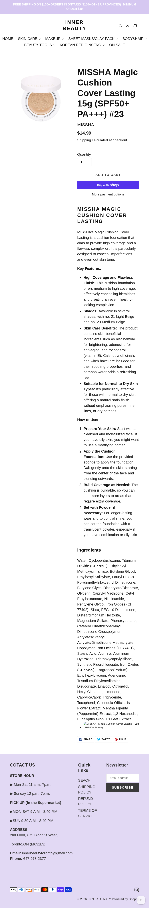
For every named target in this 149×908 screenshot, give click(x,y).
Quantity (84, 154)
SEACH (84, 780)
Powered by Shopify (125, 899)
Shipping (84, 140)
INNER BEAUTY (74, 25)
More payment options (108, 194)
